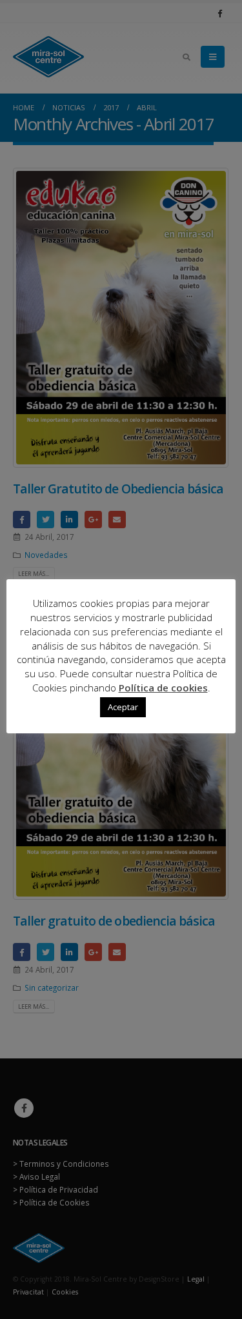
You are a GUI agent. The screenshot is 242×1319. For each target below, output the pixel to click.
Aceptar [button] (123, 707)
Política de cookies (163, 687)
